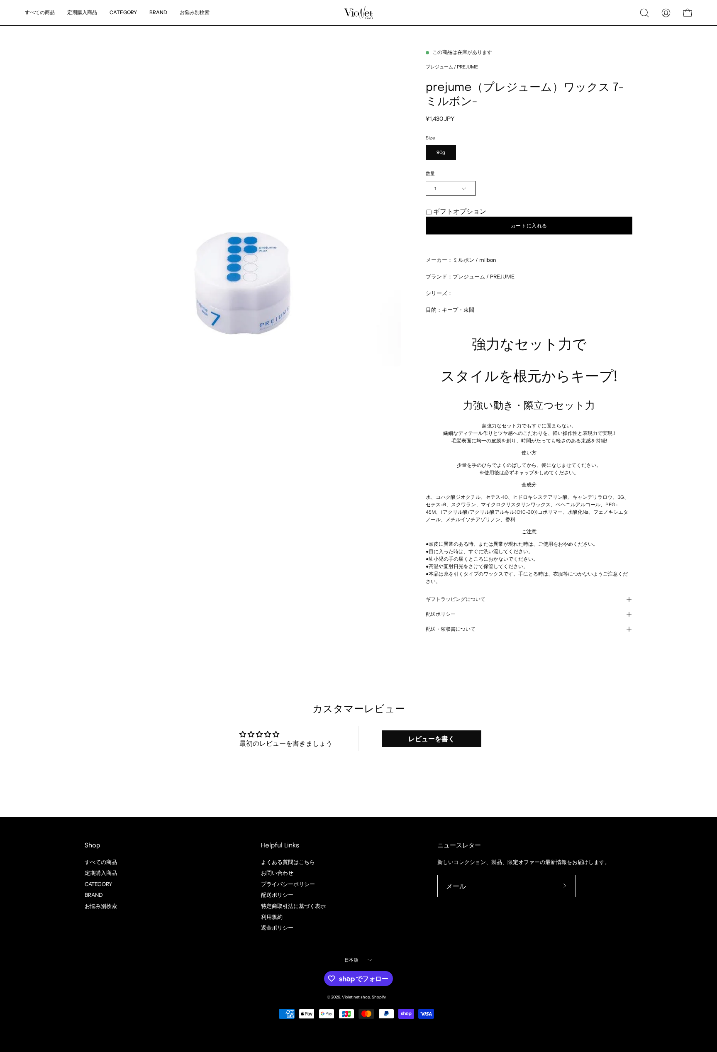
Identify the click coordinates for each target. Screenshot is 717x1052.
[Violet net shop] (358, 12)
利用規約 (272, 917)
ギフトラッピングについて (455, 599)
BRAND (94, 895)
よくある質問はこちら (288, 862)
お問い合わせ (277, 873)
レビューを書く (431, 739)
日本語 (351, 960)
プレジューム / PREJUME (452, 67)
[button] (194, 12)
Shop (92, 845)
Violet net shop (356, 997)
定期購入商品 (101, 873)
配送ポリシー (441, 614)
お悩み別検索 (101, 906)
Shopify (378, 997)
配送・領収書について (451, 629)
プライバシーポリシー (288, 884)
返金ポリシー (277, 928)
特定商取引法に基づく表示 (293, 906)
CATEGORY (98, 884)
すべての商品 (101, 862)
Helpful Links (280, 845)
